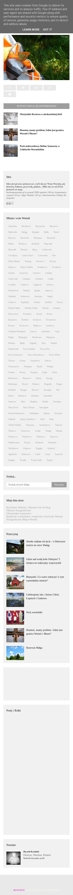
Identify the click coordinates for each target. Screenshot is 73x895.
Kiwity (60, 302)
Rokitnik (12, 390)
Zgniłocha (12, 454)
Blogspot (19, 890)
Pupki (44, 372)
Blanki (11, 244)
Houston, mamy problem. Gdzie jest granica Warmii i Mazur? (44, 632)
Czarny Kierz (27, 255)
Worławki (39, 442)
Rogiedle (48, 384)
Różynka (35, 396)
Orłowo (48, 360)
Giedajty (48, 273)
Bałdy (46, 232)
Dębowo (12, 267)
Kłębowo (37, 325)
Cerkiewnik (47, 249)
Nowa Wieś (45, 349)
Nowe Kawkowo (15, 355)
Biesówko (25, 238)
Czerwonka (42, 255)
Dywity (52, 261)
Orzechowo (35, 360)
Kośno (49, 314)
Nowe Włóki (54, 355)
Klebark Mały (14, 308)
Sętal (42, 419)
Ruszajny (48, 390)
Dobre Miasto (14, 261)
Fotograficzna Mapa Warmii (21, 519)
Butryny (24, 249)
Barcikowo (26, 226)
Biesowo (12, 238)
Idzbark (26, 290)
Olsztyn (11, 360)
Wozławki (52, 442)
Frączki (11, 273)
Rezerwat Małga (34, 647)
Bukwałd (12, 249)
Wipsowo (54, 436)
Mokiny (11, 343)
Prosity (22, 372)
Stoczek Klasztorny (16, 413)
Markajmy (23, 337)
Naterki (54, 343)
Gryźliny (12, 284)
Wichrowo (12, 436)
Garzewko (23, 273)
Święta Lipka (36, 460)
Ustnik (38, 431)
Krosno (11, 325)
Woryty (27, 442)
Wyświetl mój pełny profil (33, 858)
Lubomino (45, 331)
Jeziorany (38, 296)
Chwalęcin (12, 255)
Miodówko (36, 337)
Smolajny (57, 401)
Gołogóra (26, 279)
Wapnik (59, 431)
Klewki (45, 308)
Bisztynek (51, 238)
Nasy (43, 343)
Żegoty (50, 460)
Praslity (11, 372)
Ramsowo (27, 378)
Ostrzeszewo (13, 366)
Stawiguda (43, 407)
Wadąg (48, 431)
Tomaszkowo (44, 425)
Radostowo (13, 378)
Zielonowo (25, 454)
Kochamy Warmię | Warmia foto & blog (28, 507)
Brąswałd (48, 244)
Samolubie (47, 396)
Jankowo (49, 290)
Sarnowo (12, 401)
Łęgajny (11, 460)
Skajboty (34, 401)
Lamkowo (50, 325)
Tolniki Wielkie (14, 425)
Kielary (37, 302)
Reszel (25, 384)
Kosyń (39, 314)
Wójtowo (27, 448)
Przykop (33, 372)
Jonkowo (12, 302)
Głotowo (50, 284)
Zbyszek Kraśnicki (31, 852)
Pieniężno (28, 366)
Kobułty (56, 308)
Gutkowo (25, 284)
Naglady (33, 343)
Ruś (58, 390)
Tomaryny (30, 425)
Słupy (51, 419)
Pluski (39, 366)
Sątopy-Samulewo (27, 419)
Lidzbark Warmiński (16, 331)
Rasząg (49, 378)
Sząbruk (11, 419)
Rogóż (59, 384)
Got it (47, 29)
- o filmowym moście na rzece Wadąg (45, 543)
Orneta (22, 360)
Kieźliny (48, 302)
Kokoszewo (13, 314)
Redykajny (12, 384)
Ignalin (37, 290)
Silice (23, 401)
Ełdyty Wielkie (26, 267)
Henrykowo (13, 290)
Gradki (51, 279)
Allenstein (12, 226)
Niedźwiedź (13, 349)
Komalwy (27, 314)
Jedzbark (12, 296)
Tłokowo (12, 431)
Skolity (45, 401)
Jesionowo (25, 296)
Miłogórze (50, 337)
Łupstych (59, 454)
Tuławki (58, 425)
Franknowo (42, 267)
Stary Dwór (13, 407)
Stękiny (46, 413)
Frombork (56, 267)
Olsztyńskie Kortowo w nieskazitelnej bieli (41, 114)
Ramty (38, 378)
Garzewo (36, 273)
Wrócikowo (13, 448)
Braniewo (23, 244)
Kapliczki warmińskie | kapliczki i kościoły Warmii (34, 516)
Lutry (57, 331)
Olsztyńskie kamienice (18, 513)
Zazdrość (51, 448)
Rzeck (10, 396)
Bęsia (34, 249)
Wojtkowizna (13, 442)
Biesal (56, 232)
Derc (54, 255)
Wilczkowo (27, 436)
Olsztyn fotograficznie (18, 510)
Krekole (25, 320)
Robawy (36, 384)
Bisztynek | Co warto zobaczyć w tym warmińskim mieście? (45, 579)
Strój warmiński (34, 612)
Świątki (23, 460)
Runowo (35, 390)
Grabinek (39, 279)
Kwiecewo (24, 325)
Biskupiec (38, 238)
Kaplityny (25, 302)
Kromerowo (51, 320)
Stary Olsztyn (29, 407)
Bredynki (35, 244)
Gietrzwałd (13, 279)
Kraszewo (12, 320)
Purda (54, 372)
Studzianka (34, 413)
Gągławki (37, 284)
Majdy (11, 337)
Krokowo (37, 320)
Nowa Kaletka (29, 349)
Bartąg (24, 232)
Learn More (31, 29)
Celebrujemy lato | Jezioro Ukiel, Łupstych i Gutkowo (42, 596)
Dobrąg (28, 261)
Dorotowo (40, 261)
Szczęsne (58, 413)
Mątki (22, 343)
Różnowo (22, 396)
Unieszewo (25, 431)
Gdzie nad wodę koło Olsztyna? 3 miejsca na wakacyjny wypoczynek (43, 561)
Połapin (50, 366)
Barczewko (40, 226)
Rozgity (23, 390)
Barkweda (12, 232)
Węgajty (39, 448)
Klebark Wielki (31, 308)
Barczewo (54, 226)
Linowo (33, 331)
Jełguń (50, 296)
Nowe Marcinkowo (36, 355)
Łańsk (37, 454)
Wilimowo (40, 436)
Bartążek (35, 232)
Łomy (47, 454)
